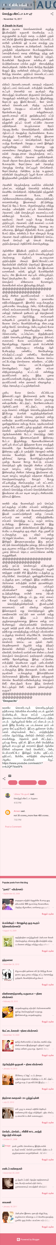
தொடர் (42, 782)
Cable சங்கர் (18, 5)
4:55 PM (17, 802)
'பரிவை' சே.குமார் (22, 794)
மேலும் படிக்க (48, 914)
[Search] (52, 5)
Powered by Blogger (29, 1239)
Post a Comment (13, 826)
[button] (52, 14)
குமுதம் (12, 782)
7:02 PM (17, 820)
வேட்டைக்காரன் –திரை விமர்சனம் (20, 1030)
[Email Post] (9, 777)
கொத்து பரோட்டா (27, 782)
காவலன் (6, 1202)
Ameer (17, 811)
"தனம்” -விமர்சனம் (12, 889)
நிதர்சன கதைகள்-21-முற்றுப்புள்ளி (20, 1098)
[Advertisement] (28, 851)
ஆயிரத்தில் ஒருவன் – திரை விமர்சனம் (22, 1064)
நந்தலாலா (7, 960)
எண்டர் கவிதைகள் (12, 1168)
